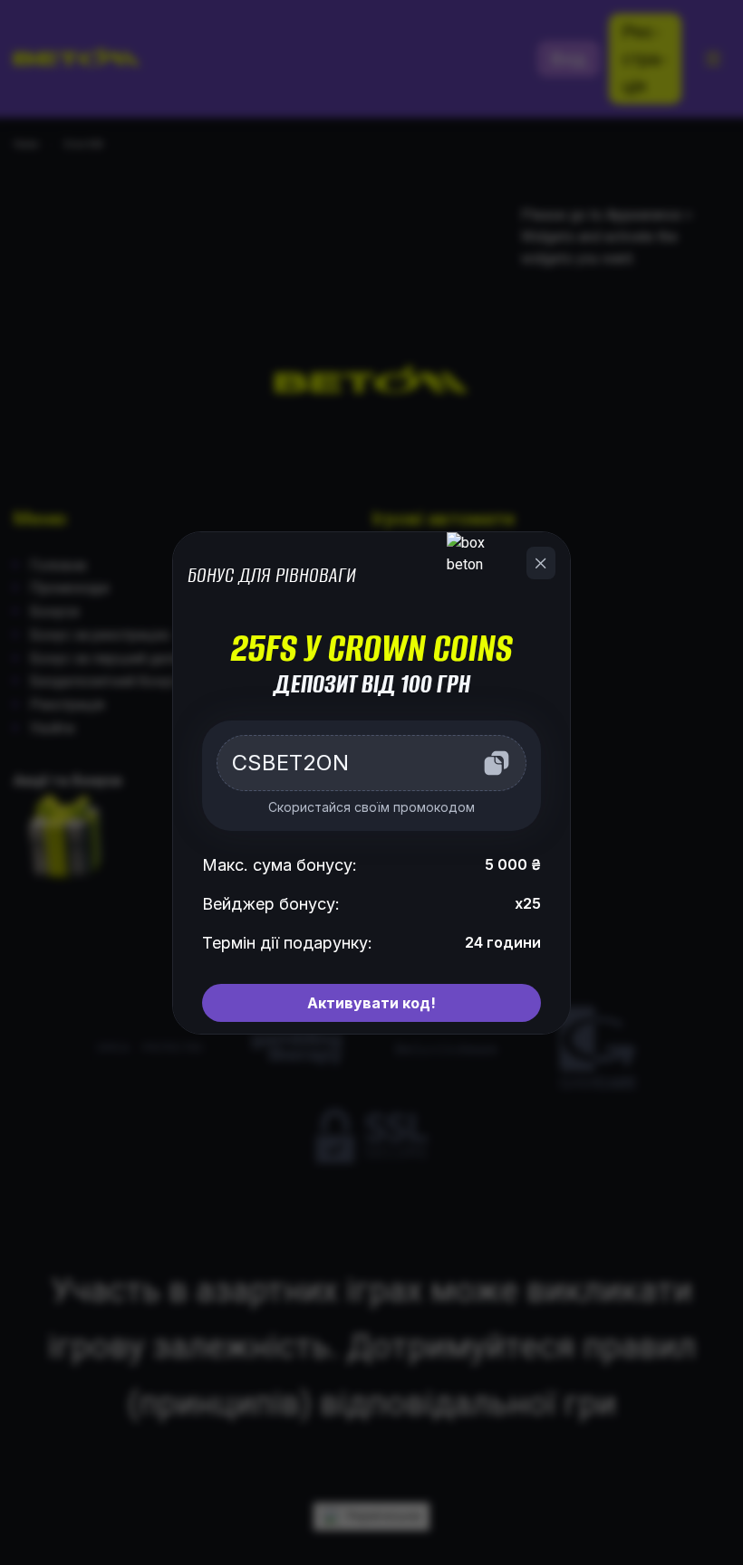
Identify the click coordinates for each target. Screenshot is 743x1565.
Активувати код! (371, 1003)
